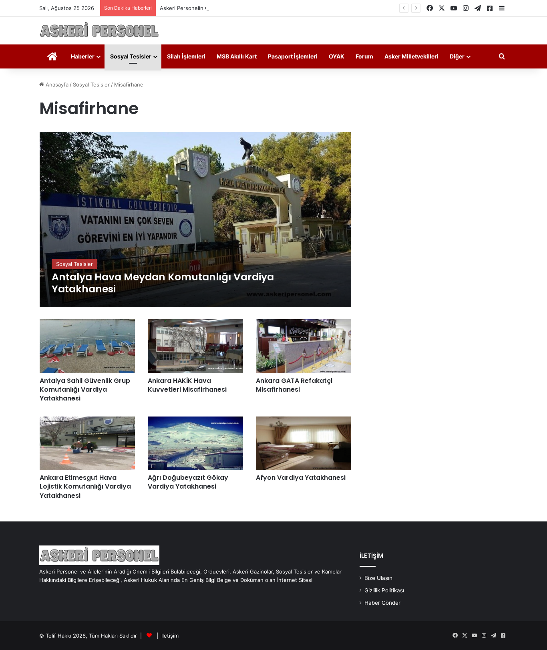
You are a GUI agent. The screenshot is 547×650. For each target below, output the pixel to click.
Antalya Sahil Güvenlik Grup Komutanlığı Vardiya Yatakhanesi (85, 389)
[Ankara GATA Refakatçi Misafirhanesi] (303, 346)
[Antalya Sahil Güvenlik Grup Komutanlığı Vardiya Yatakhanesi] (87, 346)
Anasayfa (56, 84)
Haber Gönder (382, 603)
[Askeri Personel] (99, 30)
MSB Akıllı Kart (237, 56)
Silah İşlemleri (186, 56)
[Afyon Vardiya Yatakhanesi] (303, 443)
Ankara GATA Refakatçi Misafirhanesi (294, 385)
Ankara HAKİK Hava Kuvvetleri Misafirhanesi (187, 385)
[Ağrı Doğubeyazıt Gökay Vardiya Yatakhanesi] (195, 443)
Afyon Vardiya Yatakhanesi (301, 477)
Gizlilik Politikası (384, 590)
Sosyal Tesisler (130, 56)
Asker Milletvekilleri (411, 56)
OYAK (336, 56)
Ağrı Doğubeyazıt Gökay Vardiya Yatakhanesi (188, 482)
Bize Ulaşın (378, 578)
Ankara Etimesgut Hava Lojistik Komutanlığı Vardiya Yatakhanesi (85, 486)
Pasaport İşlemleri (293, 56)
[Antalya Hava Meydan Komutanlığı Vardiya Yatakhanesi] (196, 219)
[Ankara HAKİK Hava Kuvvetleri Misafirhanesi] (195, 346)
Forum (364, 56)
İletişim (170, 635)
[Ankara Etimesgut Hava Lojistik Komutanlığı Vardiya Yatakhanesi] (87, 443)
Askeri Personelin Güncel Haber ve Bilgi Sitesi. (218, 8)
